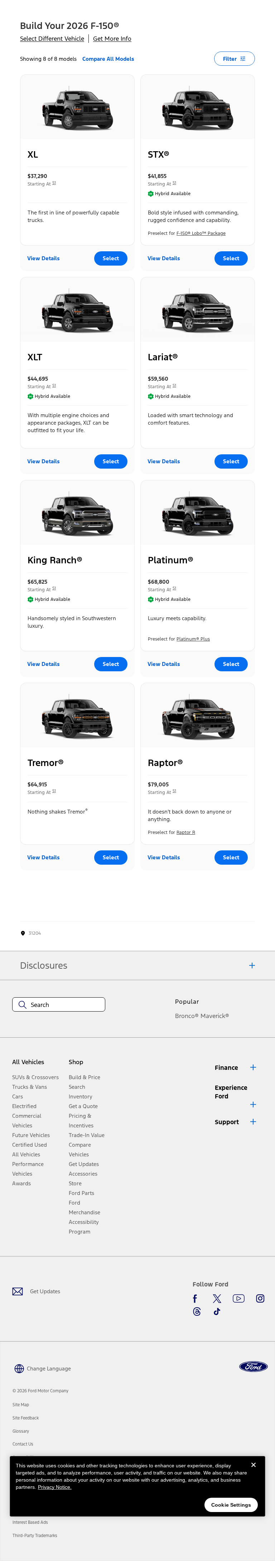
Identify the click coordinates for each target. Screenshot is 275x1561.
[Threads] (197, 1311)
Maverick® (215, 1016)
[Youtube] (239, 1298)
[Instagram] (260, 1298)
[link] (21, 1404)
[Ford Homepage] (253, 1367)
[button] (236, 1068)
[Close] (253, 1470)
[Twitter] (217, 1298)
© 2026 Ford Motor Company (40, 1390)
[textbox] (58, 1005)
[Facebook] (197, 1298)
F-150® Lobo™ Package (201, 233)
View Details (43, 258)
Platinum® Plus (193, 639)
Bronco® (187, 1016)
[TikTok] (217, 1311)
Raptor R (186, 832)
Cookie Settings (231, 1505)
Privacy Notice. (55, 1487)
